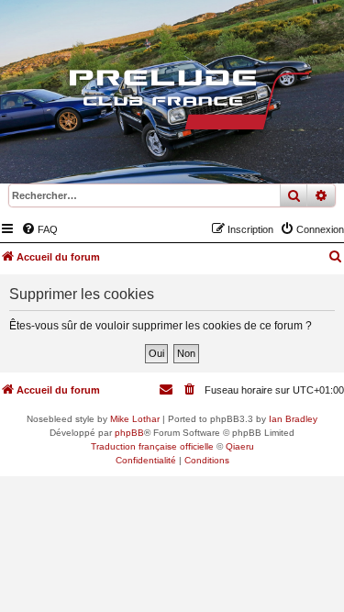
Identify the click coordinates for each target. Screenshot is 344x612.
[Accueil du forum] (172, 104)
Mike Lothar (135, 419)
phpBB (129, 433)
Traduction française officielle (152, 446)
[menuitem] (39, 229)
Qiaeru (240, 446)
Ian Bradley (293, 419)
